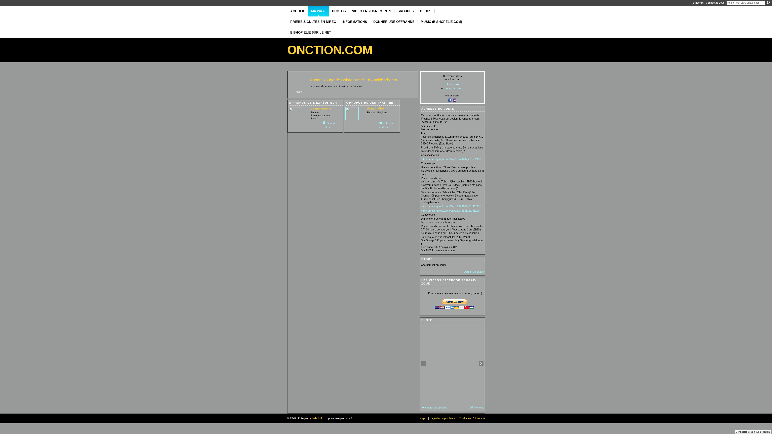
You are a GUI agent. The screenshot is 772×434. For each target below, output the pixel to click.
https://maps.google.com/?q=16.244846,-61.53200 (450, 210)
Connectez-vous (715, 2)
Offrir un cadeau (329, 125)
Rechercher (768, 2)
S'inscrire (698, 2)
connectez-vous (454, 88)
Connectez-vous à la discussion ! (753, 432)
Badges (422, 418)
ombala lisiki (316, 418)
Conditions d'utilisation (472, 418)
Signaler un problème (442, 418)
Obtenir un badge (474, 271)
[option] (452, 363)
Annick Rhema (384, 80)
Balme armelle (354, 80)
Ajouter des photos (436, 407)
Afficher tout (476, 407)
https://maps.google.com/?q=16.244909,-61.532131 (451, 159)
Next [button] (481, 363)
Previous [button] (423, 363)
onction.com (329, 50)
